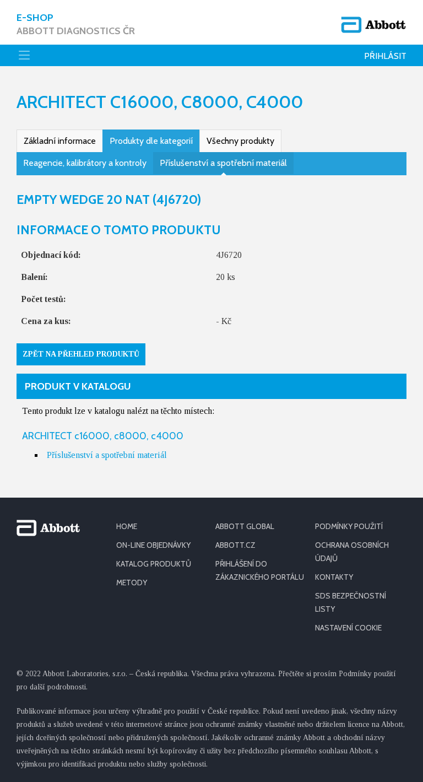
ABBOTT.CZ (235, 545)
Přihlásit (385, 56)
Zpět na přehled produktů (81, 354)
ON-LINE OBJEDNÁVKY (153, 545)
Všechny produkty (240, 141)
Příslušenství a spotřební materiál (223, 163)
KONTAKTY (334, 577)
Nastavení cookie (348, 628)
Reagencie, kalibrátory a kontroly (85, 163)
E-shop (76, 24)
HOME (126, 526)
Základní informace (60, 141)
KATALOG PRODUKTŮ (153, 564)
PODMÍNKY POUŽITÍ (349, 526)
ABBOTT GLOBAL (244, 526)
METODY (131, 582)
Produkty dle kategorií (151, 141)
